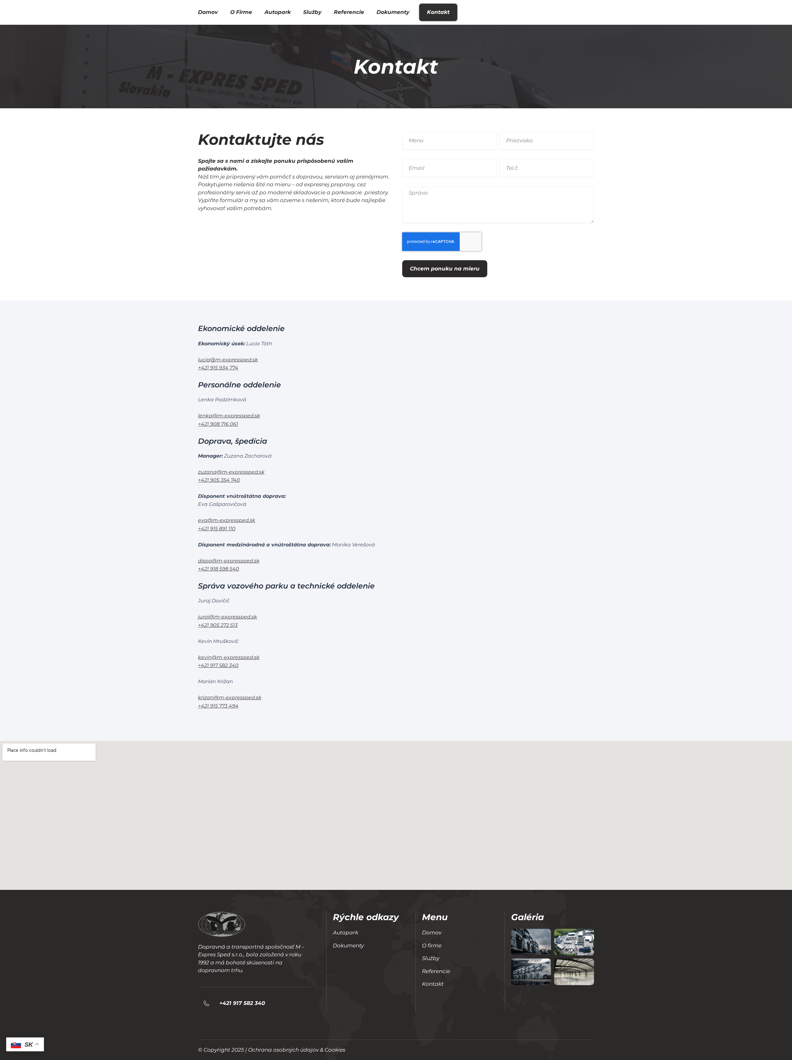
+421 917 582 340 (218, 665)
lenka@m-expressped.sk (229, 416)
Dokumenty (393, 12)
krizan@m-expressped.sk (229, 697)
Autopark (278, 12)
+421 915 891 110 (216, 529)
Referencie (349, 12)
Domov (208, 12)
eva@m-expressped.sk (226, 520)
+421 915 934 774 (218, 368)
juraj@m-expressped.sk (227, 617)
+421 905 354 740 (219, 480)
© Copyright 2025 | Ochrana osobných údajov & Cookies (271, 1050)
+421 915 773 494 (218, 706)
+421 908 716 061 (218, 424)
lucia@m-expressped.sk (228, 360)
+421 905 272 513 (218, 625)
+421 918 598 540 (218, 569)
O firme (241, 12)
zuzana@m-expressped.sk (231, 472)
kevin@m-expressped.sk (229, 657)
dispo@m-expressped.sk (229, 561)
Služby (312, 12)
